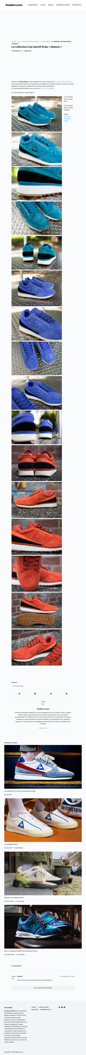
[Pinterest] (51, 694)
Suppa (66, 121)
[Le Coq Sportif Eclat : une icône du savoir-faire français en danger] (43, 767)
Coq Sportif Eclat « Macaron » (64, 81)
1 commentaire (27, 51)
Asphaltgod (67, 118)
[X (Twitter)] (35, 694)
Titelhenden (67, 116)
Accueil (14, 41)
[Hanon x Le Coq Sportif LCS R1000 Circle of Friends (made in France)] (43, 927)
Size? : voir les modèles (47, 88)
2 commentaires (18, 848)
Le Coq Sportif (45, 41)
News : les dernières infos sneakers (28, 41)
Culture (42, 5)
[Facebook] (19, 694)
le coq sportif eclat (18, 686)
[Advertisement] (43, 23)
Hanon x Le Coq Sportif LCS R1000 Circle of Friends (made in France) (20, 951)
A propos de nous (43, 1007)
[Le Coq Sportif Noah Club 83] (43, 820)
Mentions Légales (46, 1009)
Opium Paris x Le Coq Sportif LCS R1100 (14, 897)
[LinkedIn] (66, 694)
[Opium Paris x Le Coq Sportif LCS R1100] (43, 873)
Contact (33, 1007)
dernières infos (33, 5)
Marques (50, 5)
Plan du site (34, 1009)
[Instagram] (64, 1007)
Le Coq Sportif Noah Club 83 (11, 844)
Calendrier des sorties (63, 5)
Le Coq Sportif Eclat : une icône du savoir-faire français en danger (20, 791)
